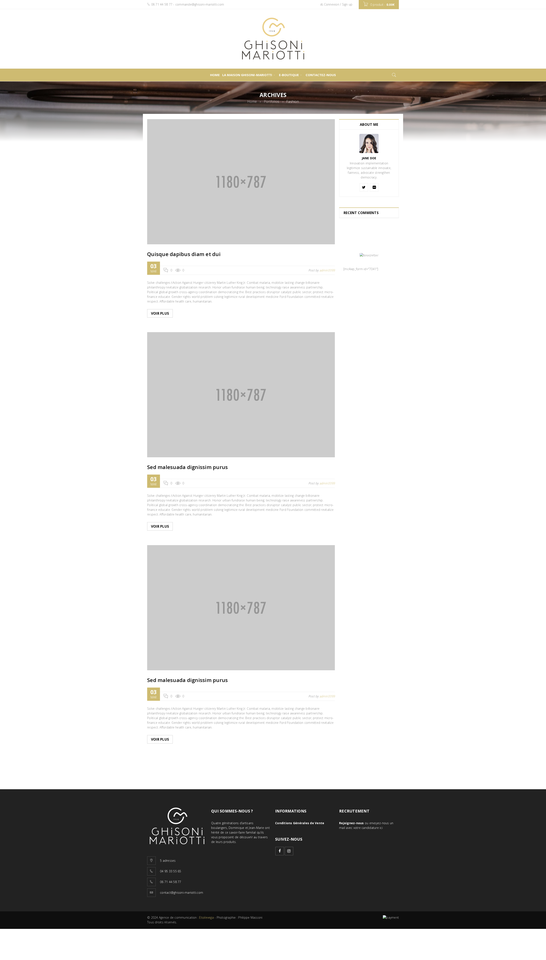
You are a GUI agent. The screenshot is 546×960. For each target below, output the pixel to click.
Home (252, 101)
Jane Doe (369, 158)
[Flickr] (374, 187)
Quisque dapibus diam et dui (184, 254)
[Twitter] (364, 187)
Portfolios (271, 101)
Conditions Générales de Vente (299, 823)
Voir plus (160, 313)
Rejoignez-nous (351, 823)
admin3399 (327, 270)
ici (381, 828)
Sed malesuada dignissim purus (187, 467)
